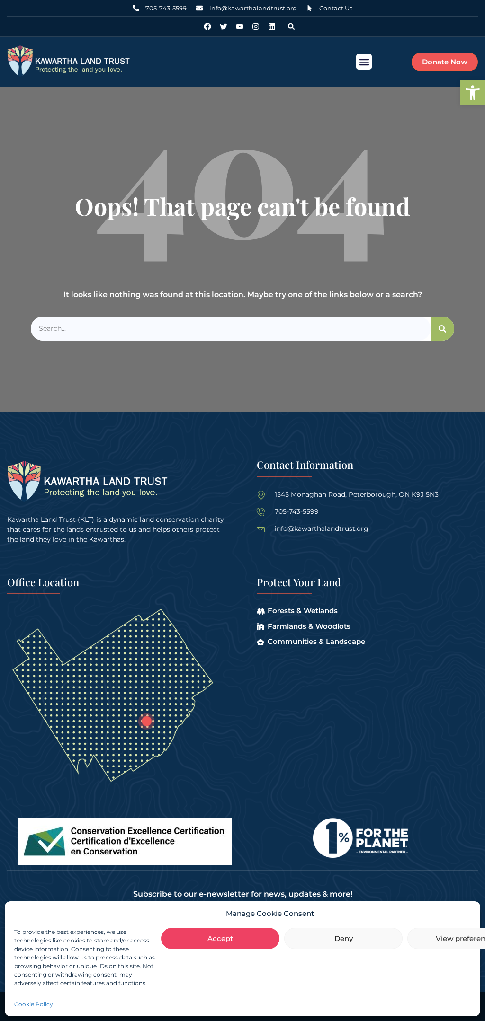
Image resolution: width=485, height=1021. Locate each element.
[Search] (442, 329)
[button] (472, 92)
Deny (343, 938)
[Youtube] (239, 26)
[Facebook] (207, 26)
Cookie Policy (33, 1004)
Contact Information (305, 465)
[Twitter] (223, 26)
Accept (220, 938)
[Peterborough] (146, 721)
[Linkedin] (272, 26)
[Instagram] (256, 26)
